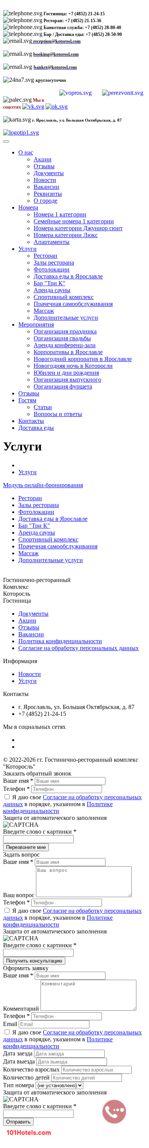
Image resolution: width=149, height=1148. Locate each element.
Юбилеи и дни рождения (66, 372)
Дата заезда (18, 1053)
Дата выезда (19, 1061)
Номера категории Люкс (66, 235)
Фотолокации (52, 269)
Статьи (43, 407)
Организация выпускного (67, 379)
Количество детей (27, 1077)
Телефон (16, 788)
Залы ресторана (54, 262)
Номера (28, 207)
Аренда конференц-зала (65, 345)
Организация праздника (65, 331)
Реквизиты (48, 193)
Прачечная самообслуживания (73, 304)
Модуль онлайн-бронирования (43, 485)
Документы (49, 173)
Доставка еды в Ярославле (68, 276)
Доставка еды (36, 427)
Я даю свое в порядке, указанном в (72, 804)
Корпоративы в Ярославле (68, 352)
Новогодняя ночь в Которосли (73, 366)
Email (11, 1024)
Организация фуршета (63, 386)
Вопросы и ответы (58, 414)
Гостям (27, 400)
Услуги (27, 249)
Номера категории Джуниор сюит (78, 228)
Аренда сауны (52, 290)
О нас (25, 152)
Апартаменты (52, 242)
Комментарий (21, 1008)
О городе (45, 200)
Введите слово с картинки (39, 831)
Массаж (44, 310)
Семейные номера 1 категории (74, 221)
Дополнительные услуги (66, 317)
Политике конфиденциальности (58, 807)
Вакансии (46, 187)
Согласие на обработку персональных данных (78, 648)
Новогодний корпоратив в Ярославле (83, 359)
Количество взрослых (32, 1069)
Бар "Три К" (49, 283)
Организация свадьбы (62, 338)
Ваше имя (18, 780)
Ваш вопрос (19, 895)
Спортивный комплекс (64, 297)
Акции (43, 159)
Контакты (31, 421)
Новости (45, 180)
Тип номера (19, 1085)
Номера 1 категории (60, 214)
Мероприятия (36, 324)
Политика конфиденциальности (60, 641)
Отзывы (44, 166)
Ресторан (45, 255)
